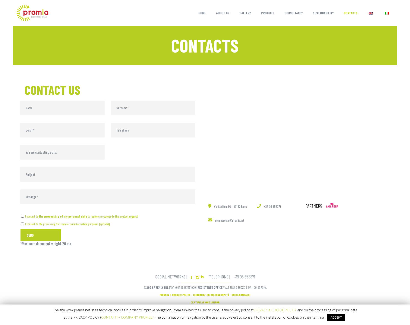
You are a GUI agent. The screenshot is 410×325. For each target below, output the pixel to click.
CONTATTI (109, 317)
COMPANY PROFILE (136, 317)
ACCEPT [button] (336, 317)
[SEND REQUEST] (40, 235)
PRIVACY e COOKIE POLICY (275, 310)
